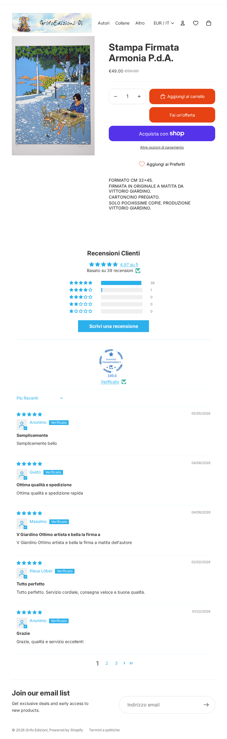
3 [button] (116, 663)
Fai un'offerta (182, 114)
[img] (29, 414)
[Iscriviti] (206, 705)
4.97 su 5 (129, 264)
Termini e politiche (104, 730)
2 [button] (107, 663)
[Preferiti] (195, 23)
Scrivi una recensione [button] (113, 326)
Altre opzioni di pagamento (162, 147)
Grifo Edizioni (36, 730)
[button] (81, 283)
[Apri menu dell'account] (182, 23)
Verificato (110, 381)
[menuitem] (139, 23)
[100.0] (111, 361)
